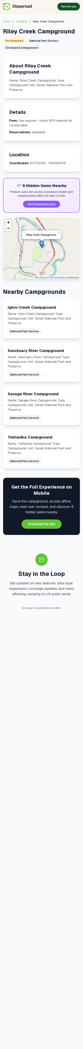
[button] (41, 244)
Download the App (41, 524)
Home (6, 21)
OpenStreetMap (57, 277)
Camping (21, 21)
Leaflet (41, 277)
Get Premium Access (41, 204)
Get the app (68, 6)
